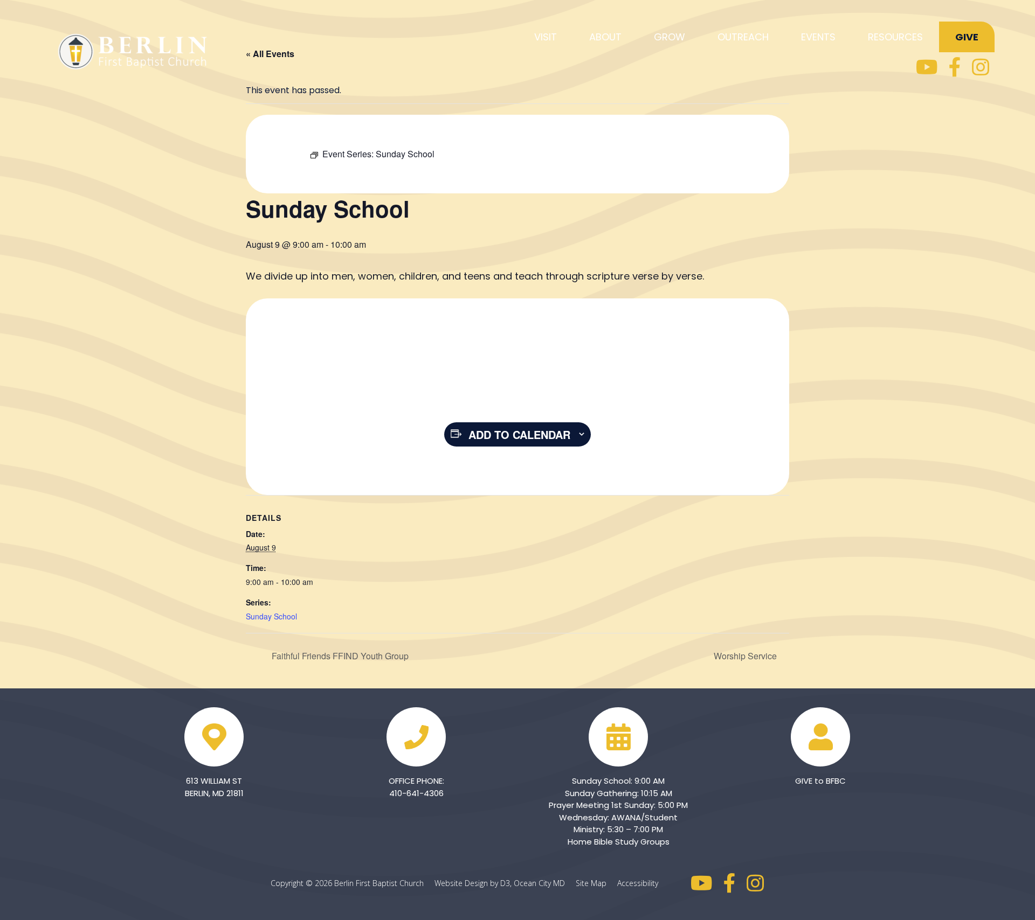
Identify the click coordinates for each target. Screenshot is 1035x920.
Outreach (743, 37)
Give (966, 37)
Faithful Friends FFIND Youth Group (339, 656)
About (605, 37)
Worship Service (746, 656)
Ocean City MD (544, 883)
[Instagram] (980, 67)
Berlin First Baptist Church (379, 883)
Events (818, 37)
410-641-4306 (416, 793)
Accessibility (637, 883)
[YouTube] (927, 67)
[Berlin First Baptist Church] (135, 50)
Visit (545, 37)
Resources (895, 37)
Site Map (595, 883)
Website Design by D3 (472, 883)
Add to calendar (519, 434)
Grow (669, 37)
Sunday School (271, 616)
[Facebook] (955, 67)
